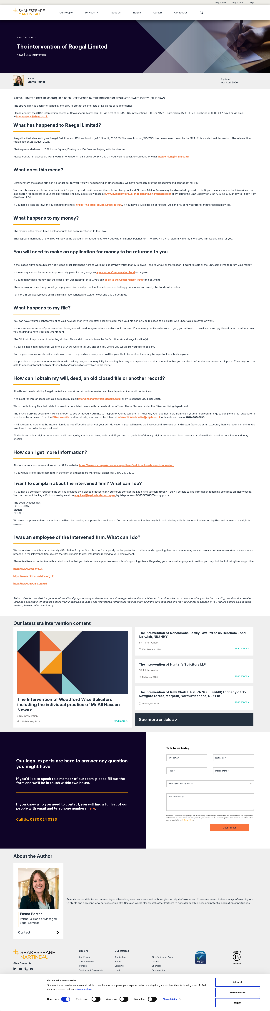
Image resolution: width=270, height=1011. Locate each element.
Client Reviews (86, 961)
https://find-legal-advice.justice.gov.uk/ (99, 204)
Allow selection (237, 992)
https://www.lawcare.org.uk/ (30, 583)
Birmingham (121, 957)
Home (19, 37)
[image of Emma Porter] (38, 888)
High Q (253, 2)
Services (89, 12)
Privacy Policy (187, 820)
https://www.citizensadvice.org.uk (33, 576)
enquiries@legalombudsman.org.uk (95, 495)
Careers (157, 12)
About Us (115, 12)
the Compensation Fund (129, 279)
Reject (237, 1002)
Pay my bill (220, 2)
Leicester (119, 966)
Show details (169, 999)
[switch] (96, 999)
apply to (110, 279)
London (118, 970)
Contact (24, 932)
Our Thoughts (30, 37)
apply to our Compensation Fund (115, 272)
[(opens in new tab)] (236, 957)
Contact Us (181, 12)
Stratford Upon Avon (162, 957)
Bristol (118, 961)
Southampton (159, 970)
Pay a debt (237, 2)
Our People (66, 12)
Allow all (237, 982)
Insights (137, 12)
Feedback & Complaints (91, 970)
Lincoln (155, 961)
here (91, 808)
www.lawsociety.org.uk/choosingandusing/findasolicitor (138, 193)
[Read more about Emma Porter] (18, 80)
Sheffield (156, 966)
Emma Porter (36, 81)
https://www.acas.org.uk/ (28, 568)
